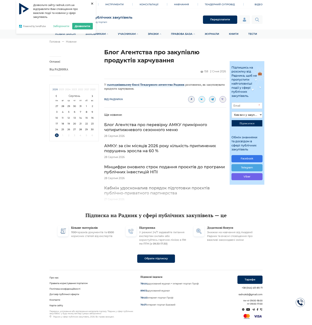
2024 (68, 89)
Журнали (212, 34)
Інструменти (114, 4)
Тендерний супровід (220, 4)
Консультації (149, 4)
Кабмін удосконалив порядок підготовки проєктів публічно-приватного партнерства (157, 191)
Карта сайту (56, 305)
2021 (86, 89)
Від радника (113, 99)
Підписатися (247, 123)
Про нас (54, 277)
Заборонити (61, 26)
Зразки (153, 34)
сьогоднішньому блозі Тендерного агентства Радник (146, 85)
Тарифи (250, 279)
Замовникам (95, 34)
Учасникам (127, 34)
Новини (71, 41)
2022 (80, 89)
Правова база (181, 34)
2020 (93, 89)
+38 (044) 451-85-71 (252, 287)
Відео (259, 4)
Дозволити (82, 26)
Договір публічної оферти (64, 294)
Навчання (181, 4)
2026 (55, 89)
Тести (252, 34)
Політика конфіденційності (64, 288)
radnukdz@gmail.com (251, 294)
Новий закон (65, 34)
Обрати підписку (156, 258)
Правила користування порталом (68, 283)
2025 (61, 89)
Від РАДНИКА (58, 69)
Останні (54, 61)
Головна (54, 41)
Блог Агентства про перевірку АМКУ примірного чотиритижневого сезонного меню (155, 127)
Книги (234, 34)
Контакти (54, 299)
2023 (74, 89)
